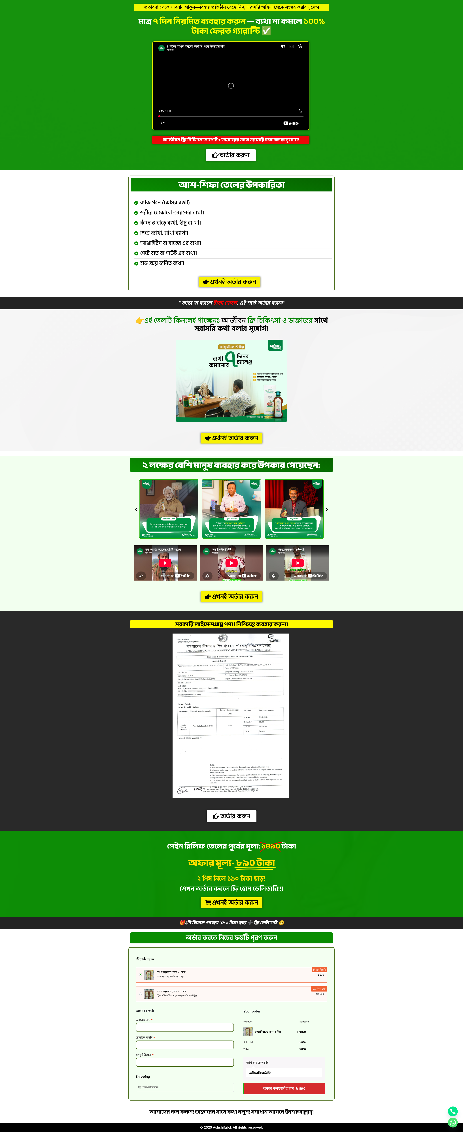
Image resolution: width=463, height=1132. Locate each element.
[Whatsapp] (453, 1122)
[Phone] (453, 1111)
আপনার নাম (144, 1020)
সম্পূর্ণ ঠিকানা (145, 1055)
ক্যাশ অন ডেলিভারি (257, 1062)
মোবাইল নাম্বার (145, 1037)
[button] (136, 509)
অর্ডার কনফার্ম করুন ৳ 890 (284, 1089)
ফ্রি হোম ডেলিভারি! (148, 1087)
